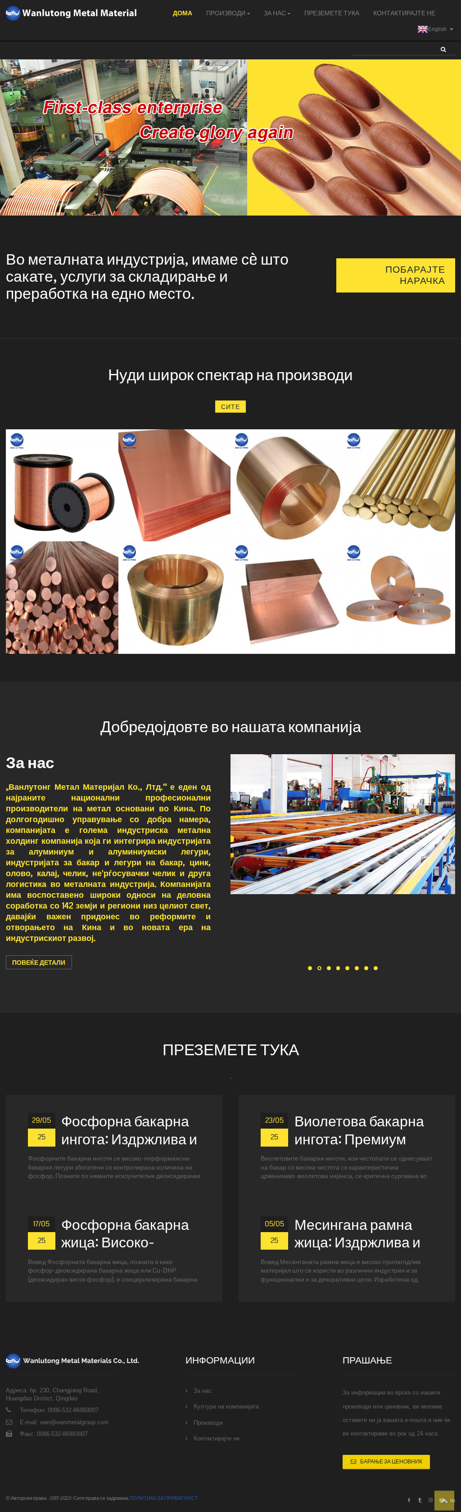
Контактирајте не (404, 13)
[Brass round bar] (399, 485)
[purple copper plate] (174, 485)
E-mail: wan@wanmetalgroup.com (64, 1422)
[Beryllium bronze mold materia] (399, 597)
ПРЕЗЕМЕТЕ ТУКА (331, 13)
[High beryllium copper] (286, 597)
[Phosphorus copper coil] (286, 485)
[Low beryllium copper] (174, 597)
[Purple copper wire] (62, 485)
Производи (225, 13)
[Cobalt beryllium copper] (62, 597)
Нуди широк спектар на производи (230, 374)
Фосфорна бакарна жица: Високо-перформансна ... (125, 1243)
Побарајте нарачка (415, 275)
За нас (275, 13)
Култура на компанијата (226, 1406)
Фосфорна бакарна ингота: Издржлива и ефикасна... (129, 1139)
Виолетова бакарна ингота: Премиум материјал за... (359, 1139)
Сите (230, 406)
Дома (182, 13)
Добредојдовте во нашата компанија (230, 726)
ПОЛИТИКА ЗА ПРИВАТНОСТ (163, 1498)
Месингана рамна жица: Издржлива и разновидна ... (357, 1243)
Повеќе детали (38, 962)
